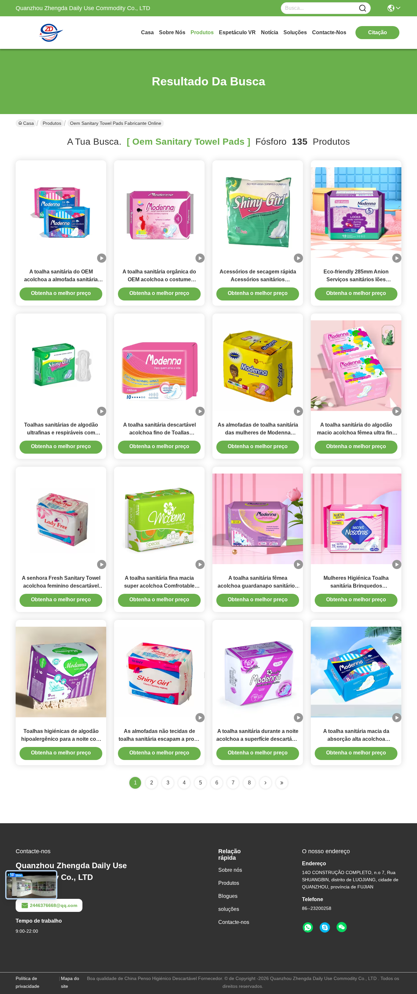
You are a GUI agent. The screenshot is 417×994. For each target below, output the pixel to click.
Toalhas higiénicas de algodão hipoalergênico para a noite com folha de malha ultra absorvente (61, 739)
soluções (295, 32)
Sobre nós (172, 32)
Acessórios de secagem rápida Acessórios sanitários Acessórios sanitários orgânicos (258, 279)
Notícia (269, 32)
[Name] (363, 8)
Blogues (227, 896)
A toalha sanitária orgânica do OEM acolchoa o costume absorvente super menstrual (159, 279)
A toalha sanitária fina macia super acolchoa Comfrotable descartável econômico (159, 585)
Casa (147, 32)
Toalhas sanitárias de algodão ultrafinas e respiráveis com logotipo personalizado (61, 432)
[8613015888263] (308, 927)
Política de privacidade (27, 982)
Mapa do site (70, 982)
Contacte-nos (329, 32)
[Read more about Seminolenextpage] (265, 783)
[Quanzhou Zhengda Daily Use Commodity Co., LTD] (51, 32)
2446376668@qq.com (53, 905)
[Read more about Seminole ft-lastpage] (282, 783)
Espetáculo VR (237, 32)
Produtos (202, 32)
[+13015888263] (325, 927)
